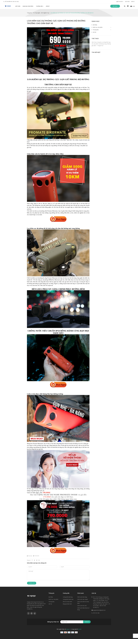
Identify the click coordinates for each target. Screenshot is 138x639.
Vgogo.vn (68, 629)
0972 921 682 (16, 1)
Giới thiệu (127, 1)
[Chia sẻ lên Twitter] (34, 560)
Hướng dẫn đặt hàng (68, 597)
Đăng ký (87, 621)
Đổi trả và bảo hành (67, 601)
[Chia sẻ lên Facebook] (32, 560)
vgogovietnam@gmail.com (99, 610)
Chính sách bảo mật (82, 605)
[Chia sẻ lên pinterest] (37, 560)
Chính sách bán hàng (82, 597)
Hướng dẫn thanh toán (68, 599)
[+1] (39, 560)
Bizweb (79, 629)
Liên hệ (132, 1)
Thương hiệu (39, 6)
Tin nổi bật (96, 52)
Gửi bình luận (31, 583)
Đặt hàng (115, 6)
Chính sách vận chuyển (82, 599)
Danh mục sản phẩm (28, 6)
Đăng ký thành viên (67, 604)
